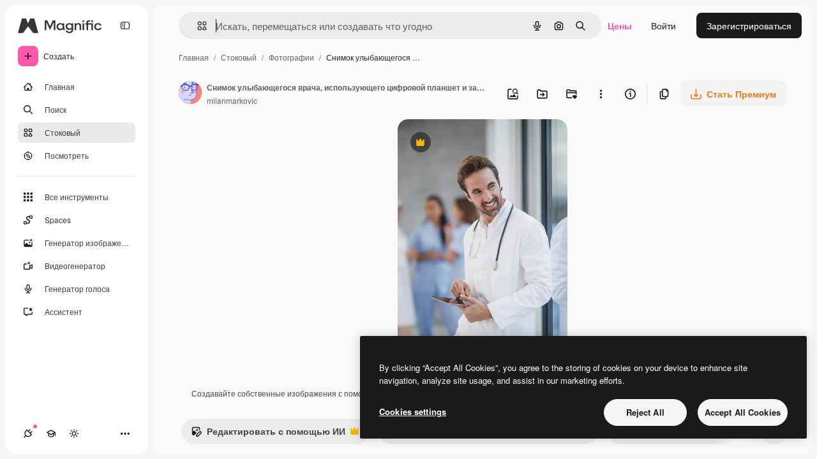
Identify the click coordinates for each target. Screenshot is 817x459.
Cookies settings (412, 411)
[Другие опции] (600, 93)
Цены (620, 25)
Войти (663, 25)
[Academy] (51, 433)
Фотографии (291, 57)
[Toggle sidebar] (125, 25)
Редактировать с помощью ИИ (268, 434)
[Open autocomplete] (196, 26)
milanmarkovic (232, 100)
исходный (483, 143)
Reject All (645, 412)
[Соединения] (28, 433)
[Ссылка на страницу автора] (190, 93)
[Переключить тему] (74, 433)
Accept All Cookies (743, 412)
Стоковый (239, 57)
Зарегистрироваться (749, 25)
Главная (194, 57)
